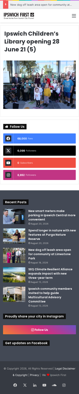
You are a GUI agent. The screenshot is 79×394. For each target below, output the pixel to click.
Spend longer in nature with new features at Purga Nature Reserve (52, 234)
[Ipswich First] (19, 16)
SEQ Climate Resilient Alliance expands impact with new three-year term (50, 273)
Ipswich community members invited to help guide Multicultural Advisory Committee (50, 295)
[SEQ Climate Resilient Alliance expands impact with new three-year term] (14, 274)
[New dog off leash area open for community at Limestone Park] (14, 255)
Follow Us (41, 329)
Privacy (34, 375)
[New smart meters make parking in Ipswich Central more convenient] (14, 216)
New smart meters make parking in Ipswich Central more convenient (52, 215)
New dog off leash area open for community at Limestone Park (49, 254)
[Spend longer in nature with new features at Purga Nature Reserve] (14, 236)
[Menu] (74, 17)
